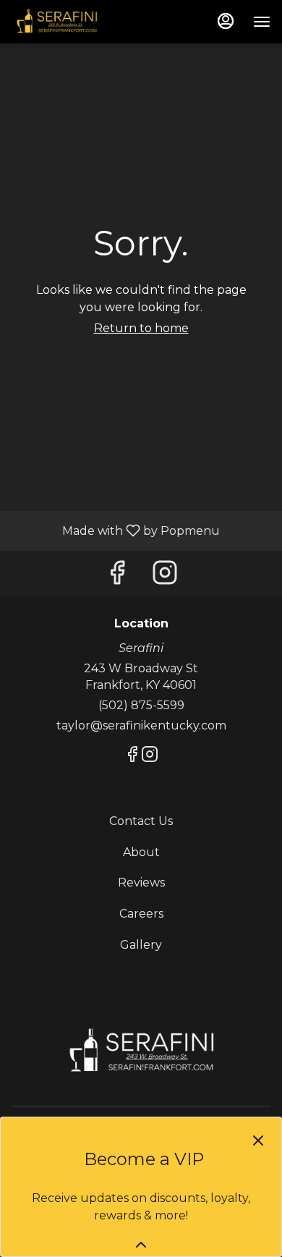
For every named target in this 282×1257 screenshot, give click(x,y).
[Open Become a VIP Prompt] (141, 1244)
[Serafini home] (77, 22)
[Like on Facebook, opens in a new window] (117, 576)
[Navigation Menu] (262, 21)
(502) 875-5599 (141, 705)
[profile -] (225, 21)
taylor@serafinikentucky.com (141, 725)
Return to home (141, 328)
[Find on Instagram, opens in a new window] (165, 576)
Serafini (141, 1051)
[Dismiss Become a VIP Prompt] (258, 1140)
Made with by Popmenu (115, 530)
